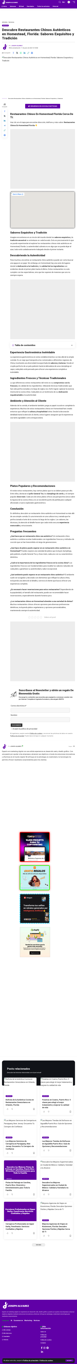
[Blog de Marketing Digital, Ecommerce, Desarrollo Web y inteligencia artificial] (11, 2)
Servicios (11, 22)
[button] (69, 1361)
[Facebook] (42, 1348)
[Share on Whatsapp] (20, 53)
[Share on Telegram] (4, 125)
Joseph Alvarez (17, 45)
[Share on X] (17, 53)
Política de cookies (46, 1360)
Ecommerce (18, 1320)
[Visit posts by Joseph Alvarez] (5, 47)
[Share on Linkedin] (24, 53)
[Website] (74, 746)
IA (11, 1320)
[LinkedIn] (42, 1352)
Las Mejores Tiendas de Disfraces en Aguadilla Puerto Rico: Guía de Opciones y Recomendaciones (56, 1143)
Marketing (28, 1320)
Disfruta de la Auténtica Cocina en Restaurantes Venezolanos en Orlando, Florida (20, 1102)
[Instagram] (44, 1348)
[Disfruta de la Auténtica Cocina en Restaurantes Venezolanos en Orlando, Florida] (20, 1087)
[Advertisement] (38, 14)
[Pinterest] (47, 1348)
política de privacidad (29, 729)
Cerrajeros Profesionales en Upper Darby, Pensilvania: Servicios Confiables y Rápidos (20, 1226)
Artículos (4, 22)
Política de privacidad (30, 1360)
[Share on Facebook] (13, 53)
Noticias (37, 1320)
